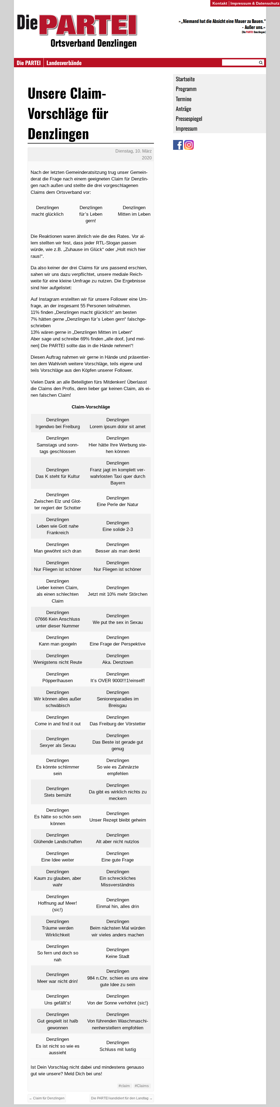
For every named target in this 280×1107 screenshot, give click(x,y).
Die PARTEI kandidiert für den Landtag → (122, 1098)
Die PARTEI (29, 63)
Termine (183, 99)
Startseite (185, 79)
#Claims (142, 1085)
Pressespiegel (189, 118)
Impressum (186, 128)
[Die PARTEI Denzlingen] (140, 31)
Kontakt (219, 3)
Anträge (183, 108)
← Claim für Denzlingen (47, 1098)
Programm (186, 88)
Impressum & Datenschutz (255, 3)
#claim (124, 1085)
